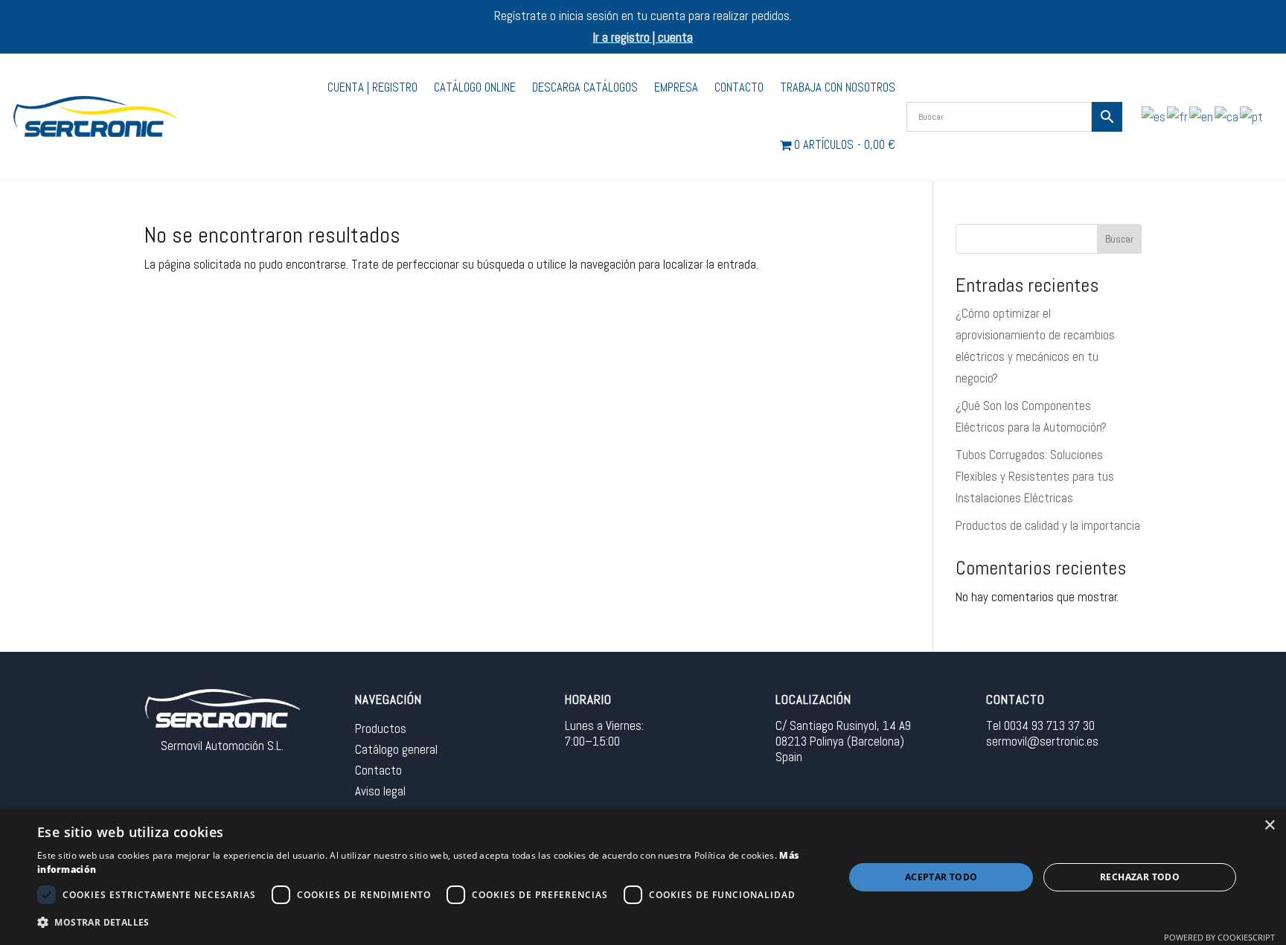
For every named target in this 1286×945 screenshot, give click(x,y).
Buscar (1119, 239)
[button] (428, 923)
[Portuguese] (1252, 116)
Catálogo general (396, 749)
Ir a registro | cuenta (643, 37)
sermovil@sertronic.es (1042, 741)
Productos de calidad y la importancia (1048, 525)
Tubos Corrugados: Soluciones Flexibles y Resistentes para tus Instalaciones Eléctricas (1035, 476)
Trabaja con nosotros (837, 87)
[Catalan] (1227, 116)
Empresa (676, 87)
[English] (1202, 116)
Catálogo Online (475, 87)
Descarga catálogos (585, 87)
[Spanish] (1154, 116)
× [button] (1269, 825)
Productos (380, 728)
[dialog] (643, 877)
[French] (1178, 116)
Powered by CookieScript (1219, 937)
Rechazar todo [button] (1140, 877)
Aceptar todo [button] (941, 877)
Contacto (739, 87)
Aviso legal (380, 791)
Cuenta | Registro (372, 87)
